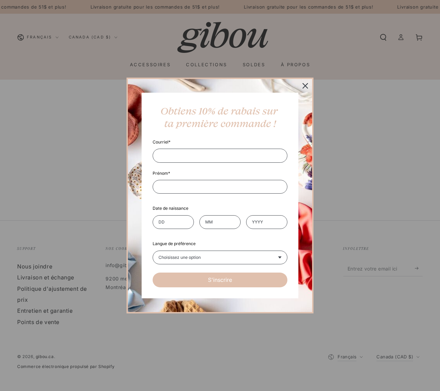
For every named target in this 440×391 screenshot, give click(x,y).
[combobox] (220, 257)
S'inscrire (220, 279)
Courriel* (161, 142)
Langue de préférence (174, 243)
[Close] (305, 86)
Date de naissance (170, 208)
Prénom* (161, 173)
